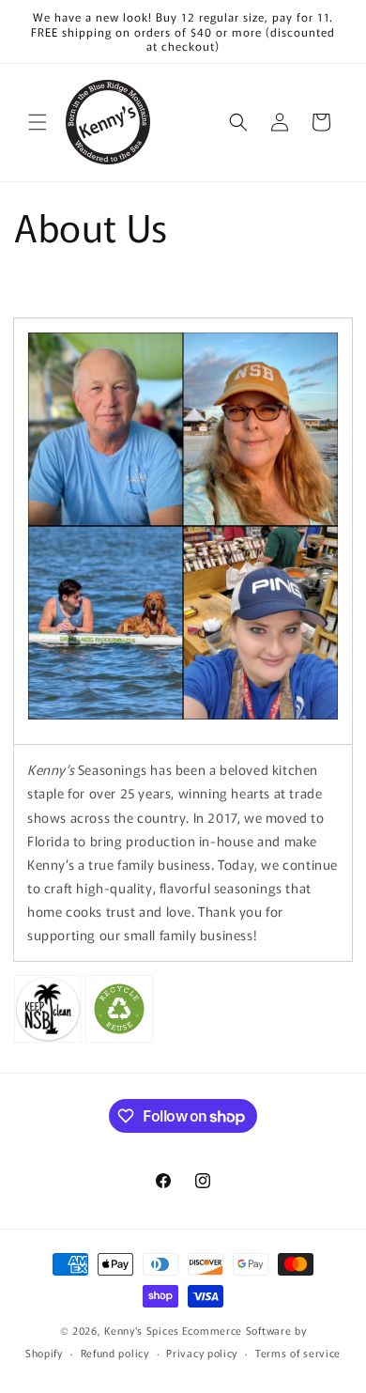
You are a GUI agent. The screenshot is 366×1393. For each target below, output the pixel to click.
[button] (37, 122)
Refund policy (115, 1352)
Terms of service (298, 1352)
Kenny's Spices (141, 1330)
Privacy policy (201, 1352)
